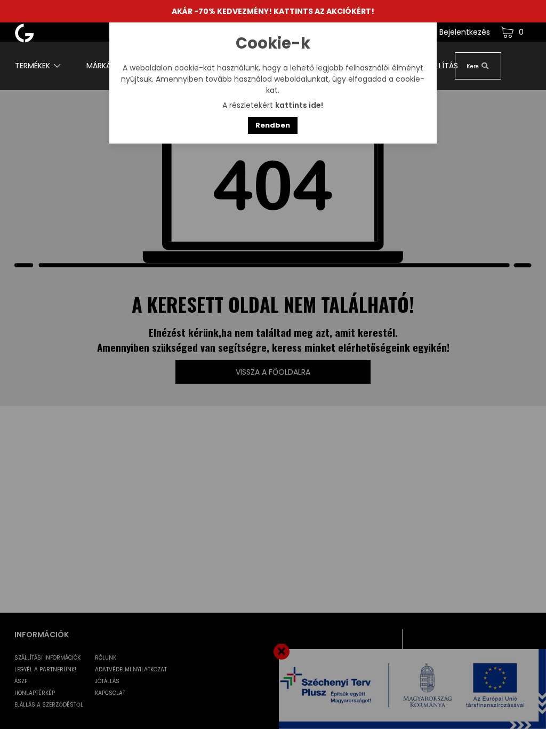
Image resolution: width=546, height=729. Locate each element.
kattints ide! (299, 105)
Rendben (272, 125)
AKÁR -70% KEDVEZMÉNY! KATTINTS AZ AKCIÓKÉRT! (273, 11)
